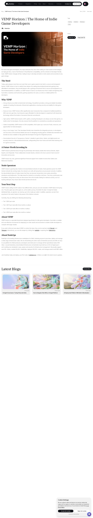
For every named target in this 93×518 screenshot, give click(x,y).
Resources (51, 3)
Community (59, 3)
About (44, 3)
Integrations (28, 3)
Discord (52, 228)
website (37, 230)
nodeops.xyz (32, 255)
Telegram (4, 230)
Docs (40, 3)
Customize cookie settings (74, 514)
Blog (2, 11)
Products (20, 3)
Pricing (35, 3)
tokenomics (52, 230)
